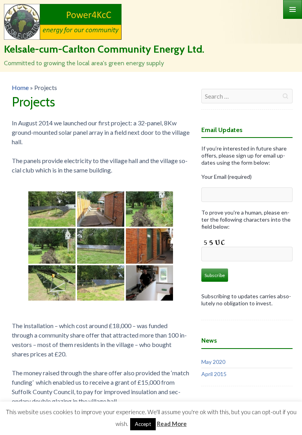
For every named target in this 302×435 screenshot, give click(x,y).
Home (20, 87)
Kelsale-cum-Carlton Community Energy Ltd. (104, 49)
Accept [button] (143, 424)
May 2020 (213, 361)
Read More (172, 423)
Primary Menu (292, 9)
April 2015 (213, 374)
